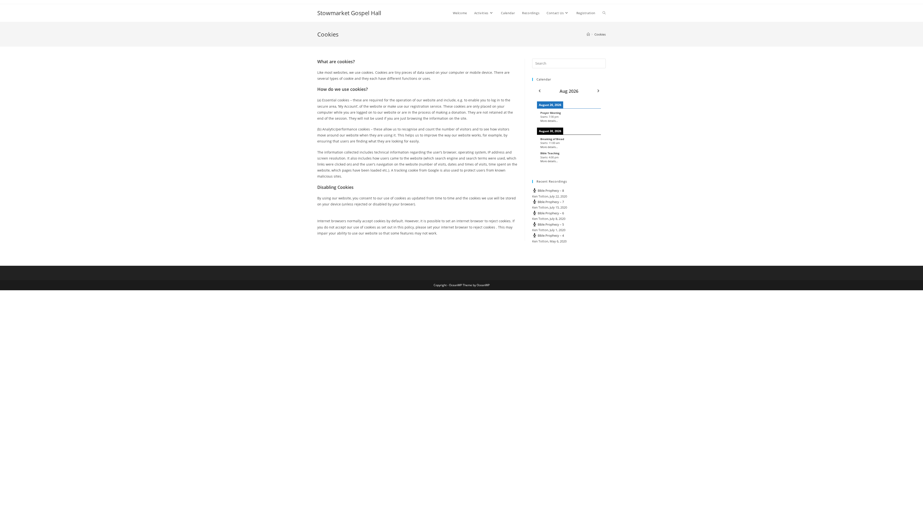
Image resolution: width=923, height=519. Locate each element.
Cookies (600, 34)
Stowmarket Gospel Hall (349, 13)
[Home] (588, 34)
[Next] (598, 91)
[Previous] (539, 91)
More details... (549, 121)
